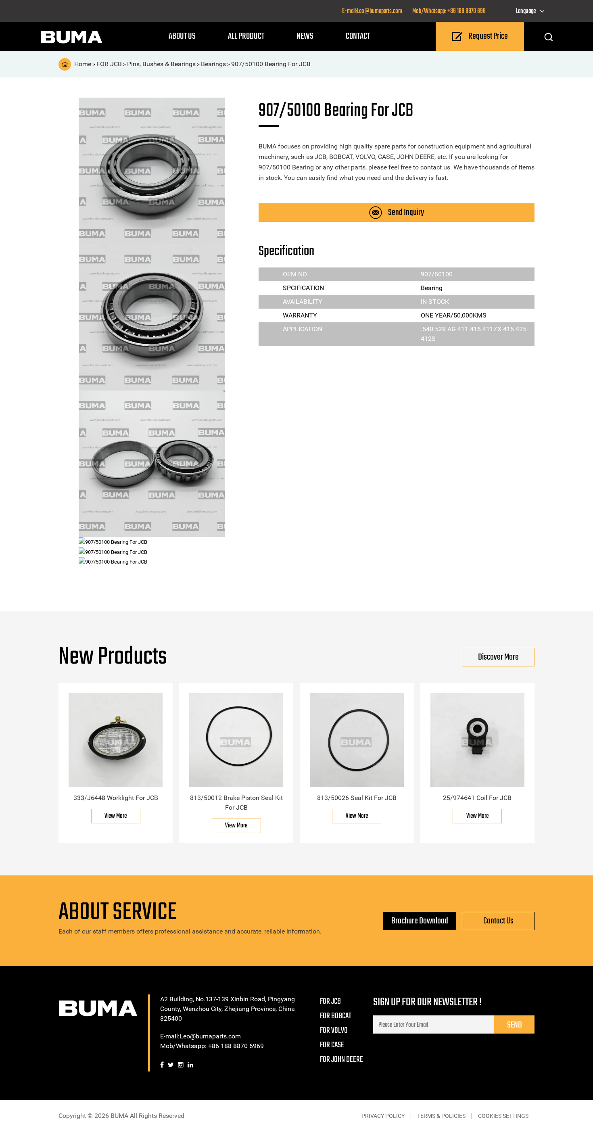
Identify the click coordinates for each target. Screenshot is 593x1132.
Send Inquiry (406, 212)
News (304, 36)
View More (115, 816)
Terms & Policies (441, 1116)
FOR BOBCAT (335, 1016)
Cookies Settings (503, 1116)
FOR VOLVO (334, 1030)
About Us (182, 36)
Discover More (498, 657)
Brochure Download (419, 921)
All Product (246, 36)
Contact (358, 36)
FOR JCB (330, 1001)
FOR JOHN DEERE (341, 1059)
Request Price (488, 36)
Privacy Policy (383, 1116)
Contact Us (498, 921)
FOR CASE (332, 1045)
